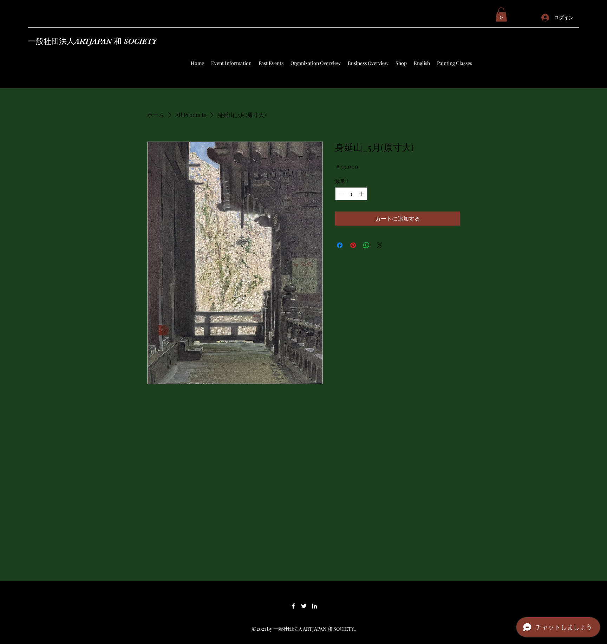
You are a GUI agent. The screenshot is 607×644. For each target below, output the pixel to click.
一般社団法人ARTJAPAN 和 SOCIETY (92, 41)
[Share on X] (380, 245)
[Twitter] (303, 606)
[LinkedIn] (314, 606)
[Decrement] (340, 194)
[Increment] (362, 194)
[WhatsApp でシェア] (366, 245)
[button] (501, 14)
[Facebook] (293, 606)
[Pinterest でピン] (353, 245)
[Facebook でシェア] (339, 245)
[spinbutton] (351, 194)
